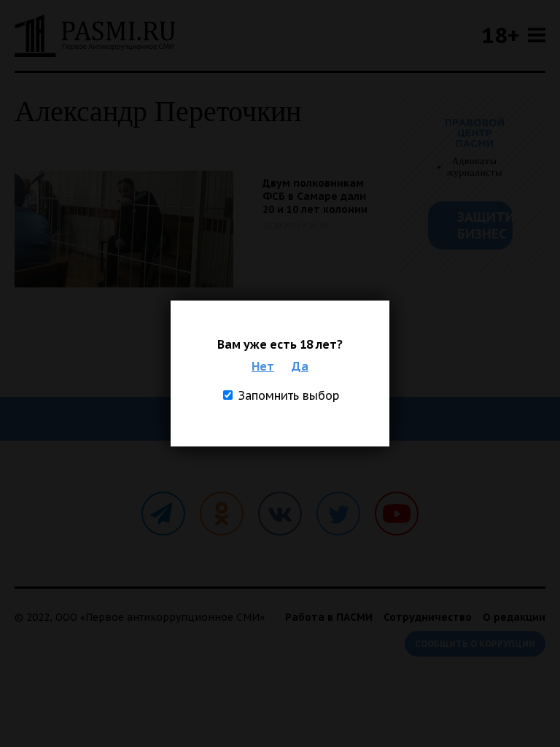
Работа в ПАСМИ (329, 617)
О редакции (514, 617)
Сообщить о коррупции (475, 643)
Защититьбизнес (485, 225)
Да (300, 366)
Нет (263, 366)
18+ (500, 34)
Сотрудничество (428, 617)
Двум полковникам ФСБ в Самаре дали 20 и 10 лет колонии (315, 196)
